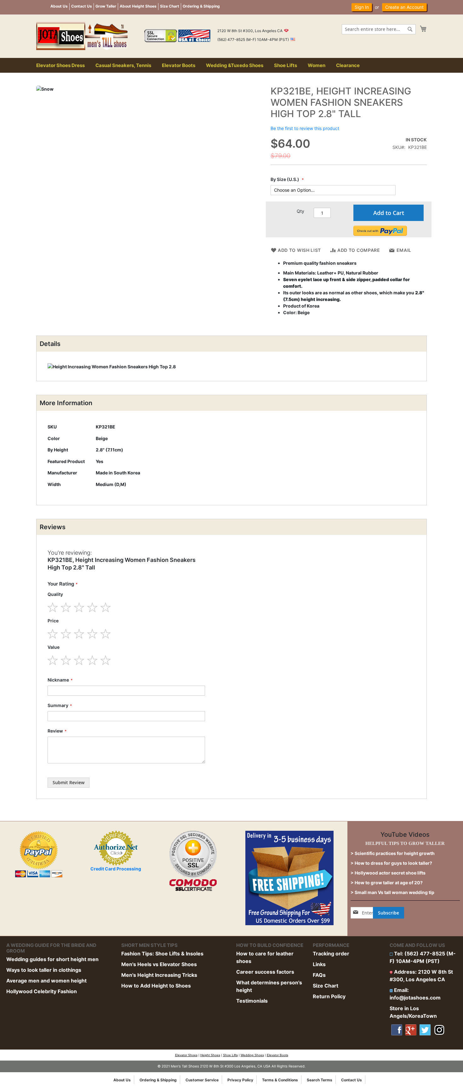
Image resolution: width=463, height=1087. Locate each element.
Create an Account (404, 7)
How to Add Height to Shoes (156, 985)
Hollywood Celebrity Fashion (41, 991)
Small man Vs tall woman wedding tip (394, 892)
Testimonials (252, 1001)
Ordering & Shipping (201, 6)
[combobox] (379, 29)
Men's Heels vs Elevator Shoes (159, 964)
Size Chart (169, 6)
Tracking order (331, 953)
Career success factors (265, 972)
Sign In (362, 7)
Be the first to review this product (305, 128)
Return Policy (329, 996)
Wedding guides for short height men (52, 959)
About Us (59, 6)
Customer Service (202, 1080)
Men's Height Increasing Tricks (159, 975)
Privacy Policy (240, 1080)
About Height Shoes (138, 6)
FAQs (319, 975)
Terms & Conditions (280, 1080)
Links (319, 964)
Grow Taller (105, 6)
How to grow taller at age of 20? (389, 882)
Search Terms (319, 1080)
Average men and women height (46, 980)
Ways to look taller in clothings (43, 970)
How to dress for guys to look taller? (393, 863)
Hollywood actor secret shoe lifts (390, 872)
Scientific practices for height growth (395, 853)
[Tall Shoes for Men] (83, 36)
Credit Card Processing (115, 868)
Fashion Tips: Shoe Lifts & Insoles (162, 953)
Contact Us (81, 6)
